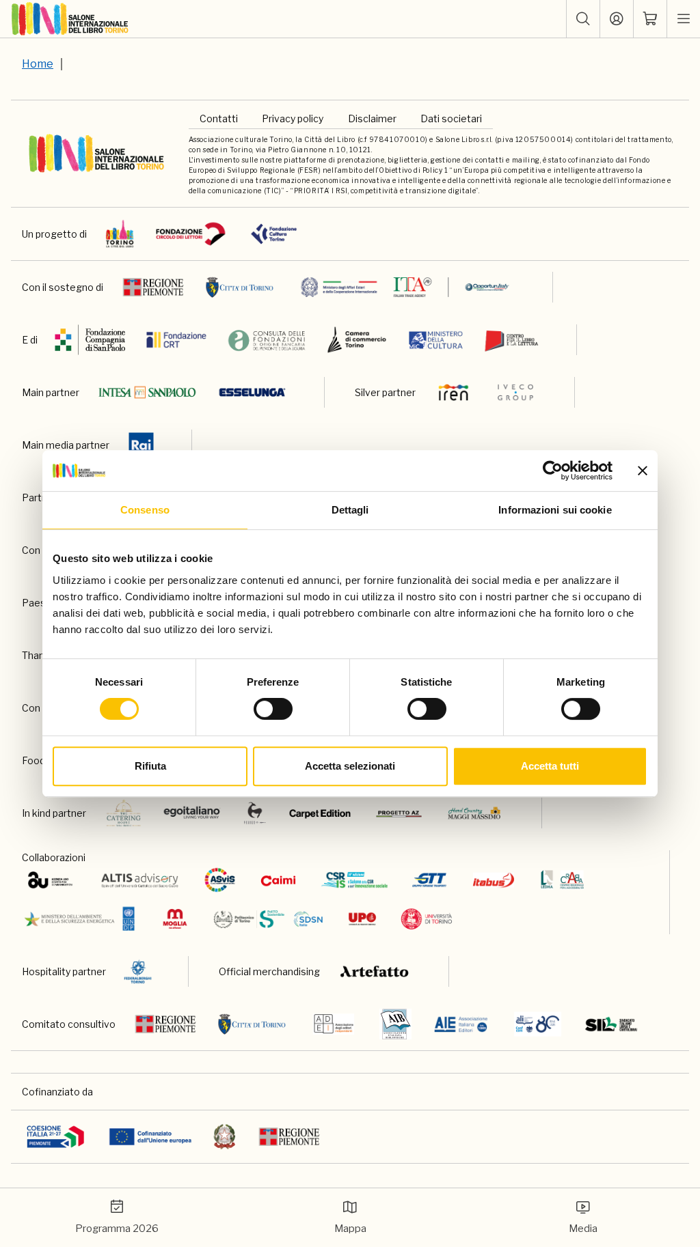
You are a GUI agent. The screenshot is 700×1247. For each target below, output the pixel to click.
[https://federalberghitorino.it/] (137, 971)
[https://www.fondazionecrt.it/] (176, 339)
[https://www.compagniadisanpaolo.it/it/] (90, 339)
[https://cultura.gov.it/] (436, 339)
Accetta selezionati (350, 766)
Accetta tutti (550, 766)
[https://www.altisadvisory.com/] (140, 880)
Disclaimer (372, 118)
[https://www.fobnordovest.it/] (267, 339)
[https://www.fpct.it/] (274, 234)
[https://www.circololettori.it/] (190, 234)
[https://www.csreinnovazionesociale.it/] (354, 880)
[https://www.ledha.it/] (562, 880)
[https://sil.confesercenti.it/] (611, 1024)
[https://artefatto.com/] (375, 971)
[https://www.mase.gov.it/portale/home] (82, 918)
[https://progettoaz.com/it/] (399, 813)
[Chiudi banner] (642, 470)
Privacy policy (292, 118)
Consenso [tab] (145, 510)
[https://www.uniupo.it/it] (362, 918)
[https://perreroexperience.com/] (255, 813)
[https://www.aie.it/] (461, 1024)
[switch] (273, 709)
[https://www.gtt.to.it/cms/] (429, 880)
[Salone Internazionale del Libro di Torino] (70, 19)
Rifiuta (150, 766)
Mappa (350, 1228)
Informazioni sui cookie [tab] (554, 510)
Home (37, 63)
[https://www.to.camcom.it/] (356, 339)
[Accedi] (616, 19)
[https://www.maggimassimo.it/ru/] (474, 813)
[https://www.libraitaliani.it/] (537, 1024)
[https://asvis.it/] (219, 880)
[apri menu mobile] (683, 19)
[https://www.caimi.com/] (278, 880)
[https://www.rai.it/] (141, 445)
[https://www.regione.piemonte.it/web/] (153, 287)
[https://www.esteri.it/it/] (405, 287)
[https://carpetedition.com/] (321, 813)
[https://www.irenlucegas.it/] (453, 392)
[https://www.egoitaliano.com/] (192, 813)
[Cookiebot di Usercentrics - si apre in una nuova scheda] (552, 470)
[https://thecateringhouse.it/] (124, 813)
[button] (583, 19)
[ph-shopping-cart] (650, 19)
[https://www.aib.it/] (395, 1024)
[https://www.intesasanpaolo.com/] (147, 392)
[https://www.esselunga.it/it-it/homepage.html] (252, 392)
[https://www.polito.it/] (266, 918)
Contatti (219, 118)
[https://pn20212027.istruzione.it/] (56, 1136)
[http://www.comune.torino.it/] (240, 287)
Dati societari (451, 118)
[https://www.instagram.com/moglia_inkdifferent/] (174, 918)
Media (583, 1228)
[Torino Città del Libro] (120, 234)
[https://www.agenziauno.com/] (50, 880)
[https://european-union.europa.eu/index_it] (150, 1136)
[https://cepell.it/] (511, 339)
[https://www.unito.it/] (426, 918)
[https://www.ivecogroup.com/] (515, 392)
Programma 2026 (117, 1228)
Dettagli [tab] (350, 510)
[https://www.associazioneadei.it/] (333, 1024)
